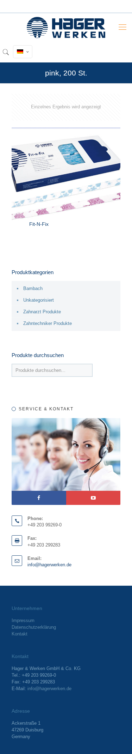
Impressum (23, 620)
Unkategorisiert (38, 300)
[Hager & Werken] (66, 27)
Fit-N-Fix (39, 224)
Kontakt (19, 634)
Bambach (33, 288)
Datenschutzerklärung (34, 627)
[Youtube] (93, 498)
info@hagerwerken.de (49, 564)
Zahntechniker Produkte (47, 323)
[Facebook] (39, 498)
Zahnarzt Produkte (42, 311)
